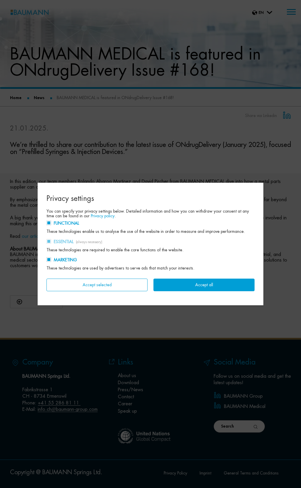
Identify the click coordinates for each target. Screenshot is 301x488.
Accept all (204, 285)
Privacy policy (103, 216)
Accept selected (97, 285)
